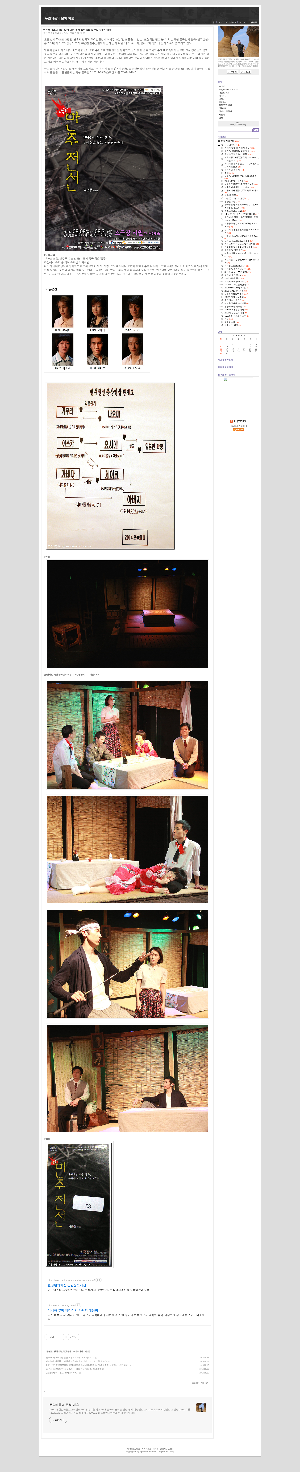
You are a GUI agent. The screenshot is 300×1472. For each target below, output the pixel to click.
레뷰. (221, 99)
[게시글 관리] (61, 1337)
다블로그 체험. (225, 105)
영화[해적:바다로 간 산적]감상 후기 (62, 1373)
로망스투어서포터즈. (228, 89)
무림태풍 (130, 1451)
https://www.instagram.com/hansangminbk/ (71, 1280)
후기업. (222, 102)
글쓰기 (170, 1449)
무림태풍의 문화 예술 (59, 18)
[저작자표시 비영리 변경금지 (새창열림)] (85, 1337)
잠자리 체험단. (225, 111)
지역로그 (131, 1449)
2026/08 (238, 335)
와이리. (222, 96)
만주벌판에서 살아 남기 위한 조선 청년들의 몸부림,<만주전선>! (77, 29)
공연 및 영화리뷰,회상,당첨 (55, 33)
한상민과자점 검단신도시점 (67, 1285)
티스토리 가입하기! (238, 426)
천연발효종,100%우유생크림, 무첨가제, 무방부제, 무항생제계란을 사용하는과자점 (98, 1289)
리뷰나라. (223, 108)
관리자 (163, 1449)
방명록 (254, 22)
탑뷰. (221, 117)
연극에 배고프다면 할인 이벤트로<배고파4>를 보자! (70, 1357)
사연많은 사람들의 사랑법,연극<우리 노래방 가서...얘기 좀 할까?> (76, 1361)
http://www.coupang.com (61, 1305)
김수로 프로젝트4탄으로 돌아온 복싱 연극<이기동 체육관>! (73, 1369)
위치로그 (243, 22)
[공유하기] (57, 1337)
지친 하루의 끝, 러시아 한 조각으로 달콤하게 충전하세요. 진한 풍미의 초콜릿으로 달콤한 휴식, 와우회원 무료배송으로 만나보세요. (126, 1317)
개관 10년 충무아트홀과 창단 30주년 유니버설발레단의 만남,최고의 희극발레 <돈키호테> (87, 1365)
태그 (220, 22)
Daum (153, 1451)
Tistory (171, 1451)
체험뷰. (222, 114)
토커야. (222, 86)
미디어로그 (231, 22)
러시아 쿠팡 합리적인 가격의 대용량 (73, 1310)
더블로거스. (224, 92)
